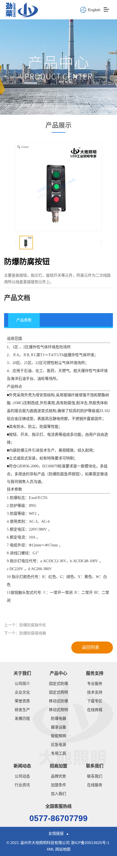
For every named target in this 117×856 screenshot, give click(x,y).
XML (50, 849)
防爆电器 (58, 718)
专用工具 (58, 753)
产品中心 (58, 673)
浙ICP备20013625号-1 (90, 842)
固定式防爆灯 (58, 683)
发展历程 (22, 718)
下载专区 (94, 701)
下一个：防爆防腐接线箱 (25, 633)
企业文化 (22, 692)
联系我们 (94, 766)
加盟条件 (58, 785)
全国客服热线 (58, 806)
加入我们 (58, 793)
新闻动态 (22, 766)
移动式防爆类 (58, 701)
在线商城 (94, 709)
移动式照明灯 (58, 709)
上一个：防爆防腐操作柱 (25, 625)
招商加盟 (58, 766)
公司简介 (22, 683)
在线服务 (94, 785)
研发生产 (22, 709)
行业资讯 (22, 785)
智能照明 (58, 736)
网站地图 (62, 849)
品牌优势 (58, 776)
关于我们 (22, 673)
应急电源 (58, 744)
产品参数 (24, 320)
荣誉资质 (22, 701)
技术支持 (94, 692)
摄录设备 (58, 727)
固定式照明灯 (58, 692)
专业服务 (94, 683)
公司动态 (22, 776)
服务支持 (94, 673)
